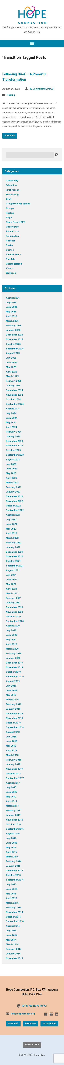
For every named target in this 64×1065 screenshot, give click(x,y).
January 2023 (13, 491)
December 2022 (14, 496)
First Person (12, 190)
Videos (10, 268)
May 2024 (11, 422)
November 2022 (14, 501)
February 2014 (13, 949)
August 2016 (13, 833)
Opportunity (12, 226)
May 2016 (11, 847)
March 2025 (12, 376)
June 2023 (11, 468)
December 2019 (14, 662)
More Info (13, 1023)
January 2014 (13, 953)
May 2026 (11, 311)
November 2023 (14, 445)
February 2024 (13, 431)
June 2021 (11, 579)
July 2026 (11, 302)
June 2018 (11, 741)
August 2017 (13, 783)
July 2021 (11, 575)
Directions (30, 1023)
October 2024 (13, 399)
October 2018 (13, 722)
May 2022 (11, 528)
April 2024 (11, 427)
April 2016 (11, 852)
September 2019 (15, 676)
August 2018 (13, 732)
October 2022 (13, 505)
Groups (10, 208)
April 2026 (11, 316)
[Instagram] (51, 1014)
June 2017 (11, 792)
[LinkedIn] (56, 1014)
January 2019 (13, 709)
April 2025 (11, 371)
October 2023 (13, 450)
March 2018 (12, 755)
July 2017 (11, 787)
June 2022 (11, 524)
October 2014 (13, 916)
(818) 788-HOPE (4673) (34, 1006)
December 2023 (14, 441)
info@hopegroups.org (23, 1013)
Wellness (11, 273)
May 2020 (11, 639)
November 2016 (14, 819)
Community (12, 180)
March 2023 (12, 482)
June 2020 (11, 635)
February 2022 (13, 542)
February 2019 (13, 704)
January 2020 (13, 658)
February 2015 (13, 907)
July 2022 (11, 519)
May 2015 (11, 893)
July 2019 (11, 686)
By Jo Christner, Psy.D (41, 88)
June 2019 (11, 690)
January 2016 (13, 866)
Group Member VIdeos (18, 203)
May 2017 (11, 796)
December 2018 (14, 713)
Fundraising (12, 194)
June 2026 (11, 307)
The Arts (10, 259)
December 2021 (14, 552)
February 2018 (13, 759)
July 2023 (11, 464)
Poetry (9, 245)
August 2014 (13, 926)
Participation (12, 236)
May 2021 (11, 584)
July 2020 (11, 630)
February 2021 (13, 598)
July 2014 (11, 930)
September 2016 (15, 829)
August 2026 (13, 298)
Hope (9, 217)
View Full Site (32, 1044)
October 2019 (13, 672)
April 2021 (11, 588)
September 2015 (15, 879)
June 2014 (11, 935)
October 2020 (13, 616)
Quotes (10, 250)
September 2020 (15, 621)
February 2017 (13, 810)
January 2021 (13, 602)
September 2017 (15, 778)
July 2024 (11, 413)
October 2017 (13, 773)
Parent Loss (12, 231)
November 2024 (14, 395)
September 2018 (15, 727)
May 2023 (11, 473)
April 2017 (11, 801)
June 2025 (11, 362)
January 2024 (13, 436)
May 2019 (11, 695)
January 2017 (13, 815)
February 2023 (13, 487)
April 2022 (11, 533)
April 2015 (11, 898)
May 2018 (11, 745)
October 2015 (13, 875)
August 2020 (13, 625)
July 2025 (11, 357)
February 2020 (13, 653)
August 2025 (13, 353)
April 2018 (11, 750)
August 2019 (13, 681)
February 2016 (13, 861)
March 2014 (12, 944)
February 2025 (13, 381)
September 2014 (15, 921)
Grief (8, 199)
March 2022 (12, 538)
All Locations (49, 1023)
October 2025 (13, 344)
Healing (11, 95)
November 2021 (14, 556)
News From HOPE (15, 222)
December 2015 (14, 870)
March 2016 (12, 856)
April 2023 (11, 478)
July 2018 (11, 736)
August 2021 (13, 570)
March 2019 (12, 699)
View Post (10, 135)
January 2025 (13, 385)
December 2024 (14, 390)
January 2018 (13, 764)
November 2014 (14, 912)
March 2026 (12, 321)
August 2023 (13, 459)
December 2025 (14, 334)
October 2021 (13, 561)
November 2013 (14, 958)
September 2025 (15, 348)
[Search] (56, 154)
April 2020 (11, 644)
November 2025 (14, 339)
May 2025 (11, 367)
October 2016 (13, 824)
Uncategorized (14, 263)
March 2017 (12, 805)
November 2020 (14, 612)
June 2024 (11, 418)
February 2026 (13, 325)
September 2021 (15, 565)
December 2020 (14, 607)
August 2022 (13, 515)
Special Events (14, 254)
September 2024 (15, 404)
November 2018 (14, 718)
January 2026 (13, 330)
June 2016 (11, 843)
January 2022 (13, 547)
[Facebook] (45, 1014)
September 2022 (15, 510)
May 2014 (11, 940)
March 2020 (12, 648)
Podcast (10, 240)
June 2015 (11, 889)
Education (11, 185)
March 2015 (12, 903)
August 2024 (13, 408)
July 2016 (11, 838)
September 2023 (15, 455)
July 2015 (11, 884)
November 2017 (14, 769)
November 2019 (14, 667)
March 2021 (12, 593)
